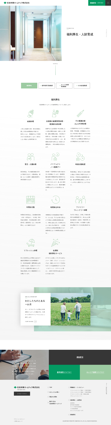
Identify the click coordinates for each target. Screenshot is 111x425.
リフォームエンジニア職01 (76, 390)
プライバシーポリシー (19, 419)
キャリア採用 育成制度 (75, 406)
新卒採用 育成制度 (74, 405)
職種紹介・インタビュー (77, 387)
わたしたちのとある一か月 (76, 410)
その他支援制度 (74, 408)
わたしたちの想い (54, 392)
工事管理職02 (88, 392)
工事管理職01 (88, 390)
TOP (50, 387)
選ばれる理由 (53, 397)
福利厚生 (72, 403)
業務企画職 (86, 394)
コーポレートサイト (22, 393)
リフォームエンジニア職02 (76, 392)
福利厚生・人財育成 (76, 400)
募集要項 (72, 414)
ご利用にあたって (18, 421)
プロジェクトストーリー (76, 396)
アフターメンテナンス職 (76, 394)
